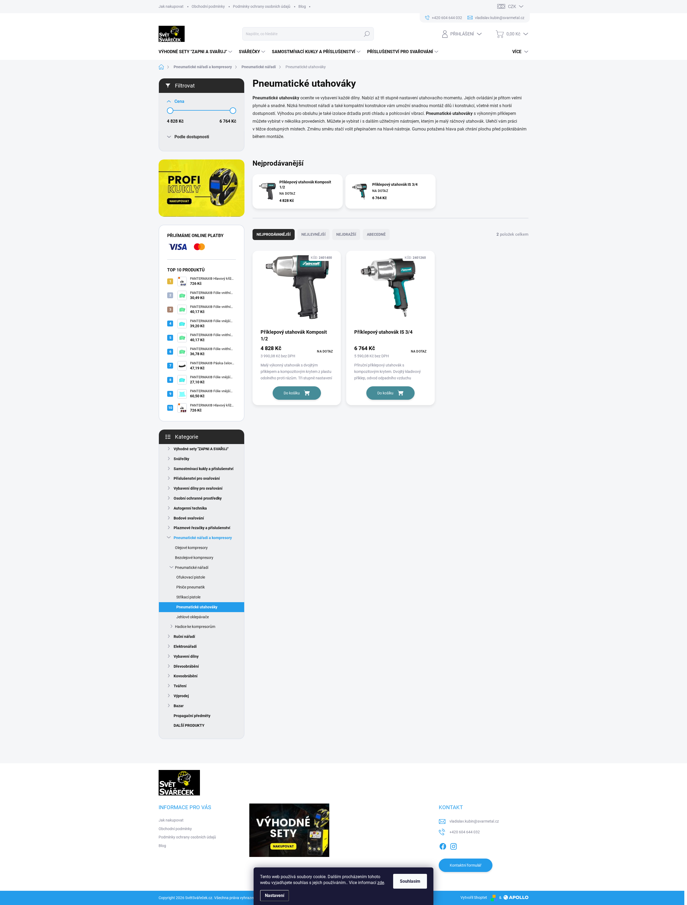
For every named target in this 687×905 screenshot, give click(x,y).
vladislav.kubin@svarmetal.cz (474, 821)
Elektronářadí (185, 646)
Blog (302, 6)
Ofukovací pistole (190, 577)
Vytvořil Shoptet (474, 897)
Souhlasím (410, 881)
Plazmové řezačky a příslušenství (202, 528)
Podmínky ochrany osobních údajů (261, 6)
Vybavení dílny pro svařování (198, 488)
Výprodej (181, 696)
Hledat (366, 34)
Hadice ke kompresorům (195, 626)
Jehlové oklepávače (192, 617)
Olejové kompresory (191, 548)
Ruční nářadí (184, 636)
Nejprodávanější (274, 234)
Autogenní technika (190, 508)
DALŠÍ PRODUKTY (189, 725)
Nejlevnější (313, 234)
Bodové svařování (189, 518)
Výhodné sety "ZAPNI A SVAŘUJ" (201, 449)
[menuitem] (196, 52)
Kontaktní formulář (465, 865)
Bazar (179, 706)
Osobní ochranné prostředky (198, 498)
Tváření (180, 686)
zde (380, 882)
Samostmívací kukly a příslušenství (203, 469)
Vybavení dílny (186, 656)
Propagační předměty (192, 716)
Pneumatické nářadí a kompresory (203, 538)
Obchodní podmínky (208, 6)
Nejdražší (346, 234)
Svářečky (181, 459)
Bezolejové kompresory (194, 557)
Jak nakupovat (171, 6)
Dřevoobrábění (186, 666)
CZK (512, 6)
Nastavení (274, 895)
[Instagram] (454, 845)
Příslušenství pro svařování (197, 478)
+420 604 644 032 (465, 832)
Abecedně (376, 234)
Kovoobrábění (186, 676)
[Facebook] (443, 845)
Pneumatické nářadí (191, 567)
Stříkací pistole (188, 597)
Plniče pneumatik (190, 587)
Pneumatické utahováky (196, 607)
